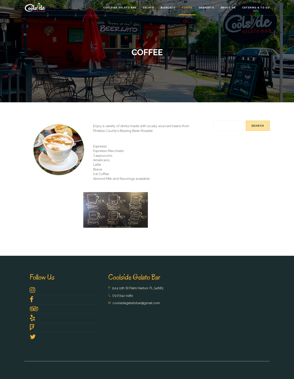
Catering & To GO (256, 7)
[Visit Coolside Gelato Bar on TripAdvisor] (34, 310)
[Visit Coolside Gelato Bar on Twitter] (33, 338)
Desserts (206, 7)
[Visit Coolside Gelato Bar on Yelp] (32, 319)
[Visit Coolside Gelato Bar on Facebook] (31, 301)
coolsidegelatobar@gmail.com (136, 303)
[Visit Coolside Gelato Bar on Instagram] (32, 291)
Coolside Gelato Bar (119, 7)
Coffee (187, 7)
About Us (228, 7)
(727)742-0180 (122, 296)
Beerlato (168, 7)
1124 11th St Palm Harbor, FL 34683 (137, 288)
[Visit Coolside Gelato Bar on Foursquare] (32, 329)
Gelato (148, 7)
